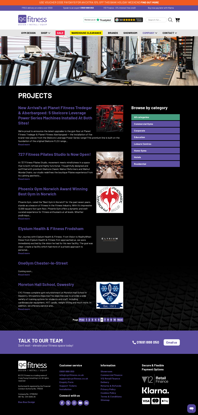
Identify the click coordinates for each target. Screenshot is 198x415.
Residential (140, 163)
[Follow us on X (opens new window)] (68, 402)
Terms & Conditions (111, 396)
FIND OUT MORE (150, 2)
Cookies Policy (108, 392)
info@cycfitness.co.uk (71, 374)
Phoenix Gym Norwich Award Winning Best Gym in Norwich (53, 191)
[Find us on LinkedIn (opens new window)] (87, 402)
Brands (113, 32)
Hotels (137, 157)
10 (115, 319)
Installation (65, 389)
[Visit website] (98, 19)
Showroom (130, 32)
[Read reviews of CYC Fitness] (128, 19)
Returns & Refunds (111, 385)
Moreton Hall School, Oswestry (46, 284)
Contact (169, 32)
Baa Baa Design (26, 401)
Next (120, 319)
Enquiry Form (66, 382)
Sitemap (105, 399)
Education (139, 137)
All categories (141, 117)
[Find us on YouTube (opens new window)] (81, 402)
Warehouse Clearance (86, 32)
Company (149, 32)
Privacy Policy (108, 389)
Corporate (139, 130)
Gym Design (28, 32)
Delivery (105, 382)
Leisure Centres (142, 143)
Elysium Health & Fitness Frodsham (51, 228)
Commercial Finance (111, 374)
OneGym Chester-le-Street (43, 262)
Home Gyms (140, 150)
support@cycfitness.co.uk (73, 378)
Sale (60, 32)
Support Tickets (68, 385)
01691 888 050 (87, 7)
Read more (24, 144)
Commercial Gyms (143, 123)
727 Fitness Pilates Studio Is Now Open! (54, 154)
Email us (171, 342)
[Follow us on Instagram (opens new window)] (75, 402)
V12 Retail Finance (110, 378)
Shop (44, 32)
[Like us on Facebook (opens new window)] (62, 402)
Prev (81, 319)
